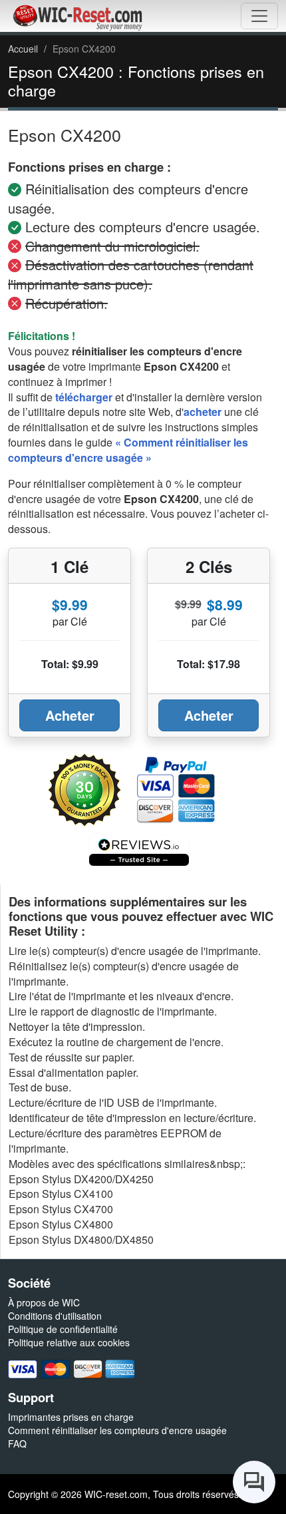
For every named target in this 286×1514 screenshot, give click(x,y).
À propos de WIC (44, 1302)
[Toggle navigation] (259, 16)
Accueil (23, 48)
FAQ (17, 1443)
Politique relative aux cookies (69, 1342)
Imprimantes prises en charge (71, 1416)
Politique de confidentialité (63, 1329)
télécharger (83, 397)
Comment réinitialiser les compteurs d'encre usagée (117, 1430)
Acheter (69, 715)
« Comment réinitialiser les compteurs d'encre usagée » (128, 450)
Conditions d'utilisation (55, 1315)
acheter (202, 411)
